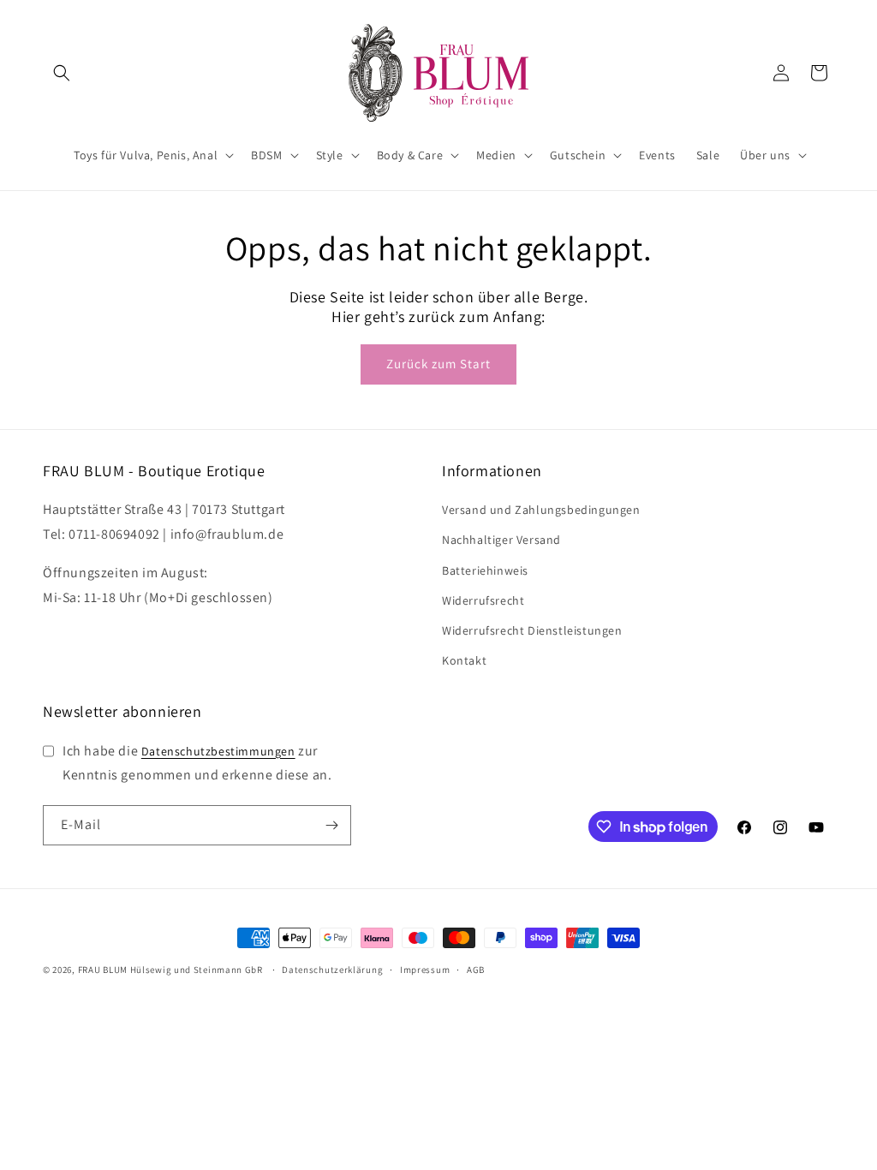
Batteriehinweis (485, 570)
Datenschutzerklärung (332, 970)
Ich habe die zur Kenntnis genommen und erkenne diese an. (197, 763)
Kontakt (464, 660)
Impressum (425, 970)
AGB (476, 970)
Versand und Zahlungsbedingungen (541, 509)
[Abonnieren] (331, 825)
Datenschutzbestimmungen (218, 751)
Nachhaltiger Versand (501, 539)
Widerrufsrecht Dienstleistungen (532, 630)
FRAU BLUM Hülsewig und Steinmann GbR (170, 970)
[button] (62, 73)
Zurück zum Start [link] (438, 363)
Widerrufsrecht (483, 600)
